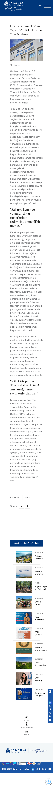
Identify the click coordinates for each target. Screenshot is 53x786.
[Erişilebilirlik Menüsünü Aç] (48, 781)
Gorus (17, 65)
